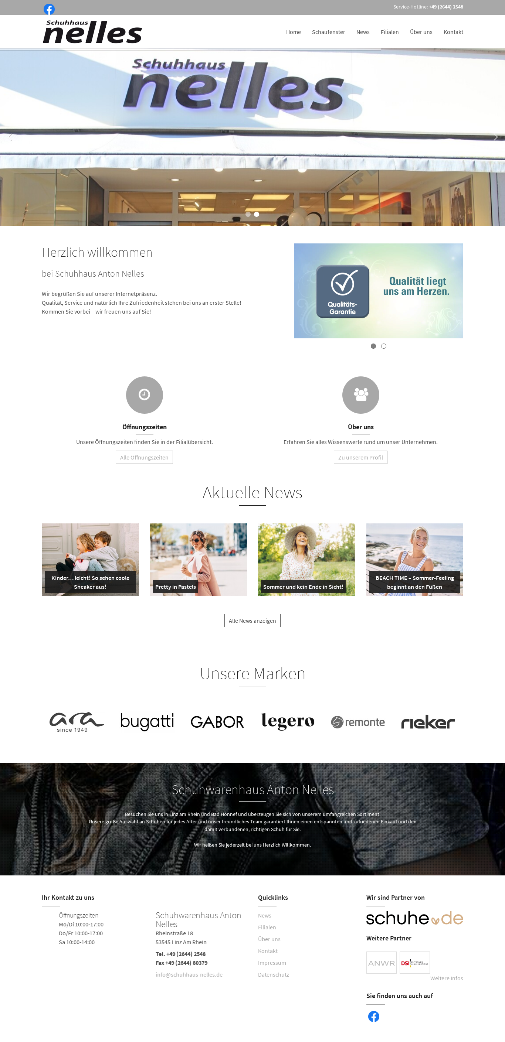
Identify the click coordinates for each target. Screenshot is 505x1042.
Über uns (421, 31)
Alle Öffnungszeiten (144, 457)
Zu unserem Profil (360, 457)
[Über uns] (360, 395)
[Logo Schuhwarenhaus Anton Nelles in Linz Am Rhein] (93, 31)
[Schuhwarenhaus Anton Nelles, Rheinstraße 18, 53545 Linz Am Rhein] (144, 946)
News (363, 31)
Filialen (390, 31)
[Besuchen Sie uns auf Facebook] (48, 8)
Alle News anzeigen (252, 620)
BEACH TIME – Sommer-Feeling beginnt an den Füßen (414, 583)
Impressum (272, 962)
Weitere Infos (446, 978)
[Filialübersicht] (144, 395)
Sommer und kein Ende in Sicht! (303, 588)
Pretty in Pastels (175, 588)
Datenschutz (273, 974)
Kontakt (453, 31)
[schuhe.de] (415, 918)
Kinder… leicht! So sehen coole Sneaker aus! (89, 583)
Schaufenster (328, 31)
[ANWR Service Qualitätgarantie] (378, 292)
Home (293, 31)
